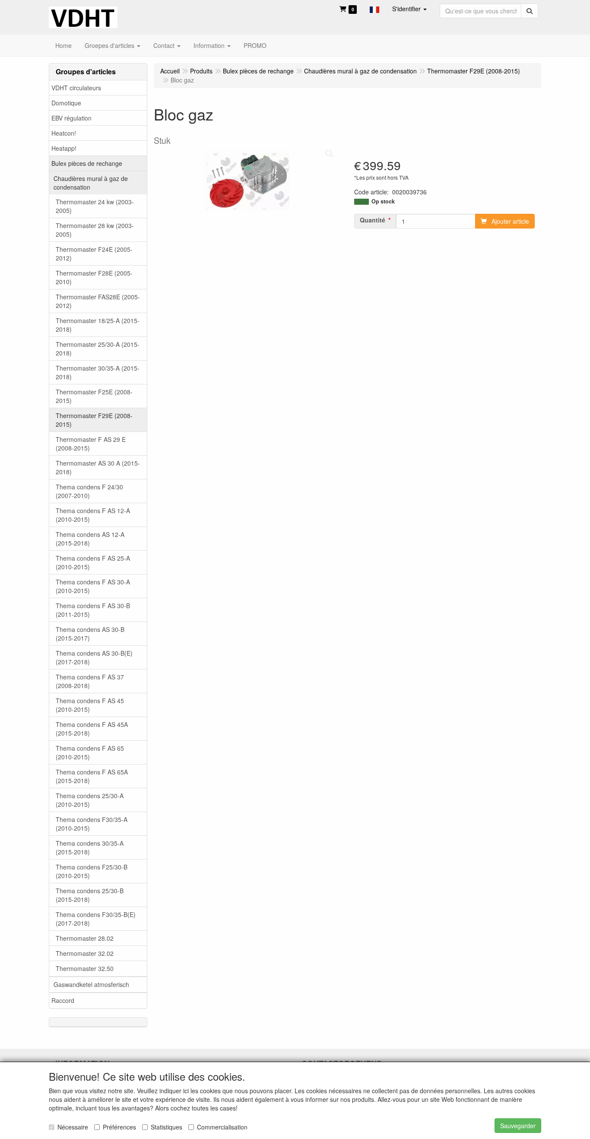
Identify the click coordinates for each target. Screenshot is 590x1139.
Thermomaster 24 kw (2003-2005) (95, 206)
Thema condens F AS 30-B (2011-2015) (93, 610)
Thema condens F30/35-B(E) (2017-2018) (96, 918)
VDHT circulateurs (76, 87)
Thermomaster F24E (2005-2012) (94, 253)
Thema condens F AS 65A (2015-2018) (92, 776)
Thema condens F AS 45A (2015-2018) (92, 728)
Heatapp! (63, 148)
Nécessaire (72, 1127)
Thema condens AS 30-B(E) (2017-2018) (94, 657)
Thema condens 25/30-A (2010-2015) (90, 800)
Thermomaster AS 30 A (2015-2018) (98, 467)
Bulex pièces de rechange (86, 163)
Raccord (62, 1000)
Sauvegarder (518, 1125)
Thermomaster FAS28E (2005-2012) (98, 301)
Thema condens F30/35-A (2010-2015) (91, 823)
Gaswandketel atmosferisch (91, 984)
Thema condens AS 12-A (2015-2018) (90, 538)
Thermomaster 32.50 (85, 968)
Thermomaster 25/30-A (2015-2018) (98, 348)
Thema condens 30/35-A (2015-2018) (90, 847)
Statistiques (166, 1127)
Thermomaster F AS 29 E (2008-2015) (91, 443)
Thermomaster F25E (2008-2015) (94, 396)
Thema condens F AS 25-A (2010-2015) (93, 562)
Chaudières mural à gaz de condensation (91, 182)
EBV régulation (71, 118)
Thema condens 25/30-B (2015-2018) (90, 895)
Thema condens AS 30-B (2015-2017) (90, 633)
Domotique (66, 102)
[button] (374, 8)
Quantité (372, 220)
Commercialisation (222, 1127)
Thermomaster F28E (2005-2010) (94, 277)
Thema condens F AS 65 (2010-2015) (90, 752)
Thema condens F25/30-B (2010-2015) (91, 871)
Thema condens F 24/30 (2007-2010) (89, 491)
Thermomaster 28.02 (85, 938)
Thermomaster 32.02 (85, 953)
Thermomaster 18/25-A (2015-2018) (98, 324)
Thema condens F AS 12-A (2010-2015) (93, 514)
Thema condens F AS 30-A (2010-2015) (93, 586)
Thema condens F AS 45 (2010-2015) (90, 705)
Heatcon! (63, 133)
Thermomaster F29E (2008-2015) (94, 419)
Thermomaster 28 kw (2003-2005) (95, 229)
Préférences (119, 1127)
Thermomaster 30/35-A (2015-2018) (98, 372)
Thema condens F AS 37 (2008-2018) (90, 681)
